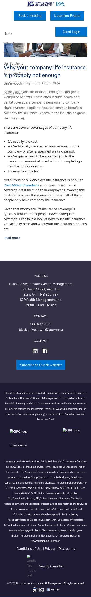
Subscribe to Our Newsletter (41, 365)
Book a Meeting (30, 15)
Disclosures (66, 548)
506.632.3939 (40, 324)
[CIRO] (32, 435)
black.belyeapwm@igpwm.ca (41, 329)
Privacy (50, 548)
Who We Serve (14, 53)
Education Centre (15, 73)
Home (7, 34)
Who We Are (13, 44)
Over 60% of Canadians (21, 185)
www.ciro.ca (18, 445)
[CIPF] (72, 435)
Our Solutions (13, 63)
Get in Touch (12, 83)
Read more (12, 237)
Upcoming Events (67, 15)
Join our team (13, 93)
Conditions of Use (29, 548)
